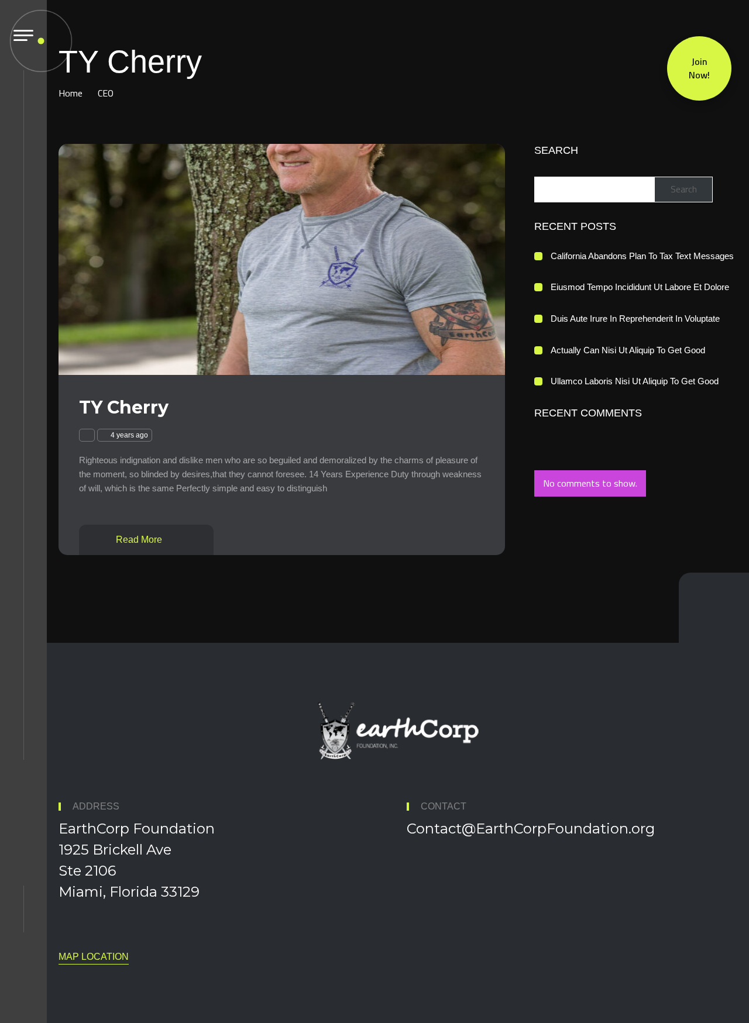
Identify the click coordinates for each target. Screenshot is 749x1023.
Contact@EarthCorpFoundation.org (531, 828)
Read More (140, 540)
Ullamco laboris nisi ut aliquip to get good (635, 381)
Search (556, 150)
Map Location (94, 957)
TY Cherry (124, 407)
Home (71, 93)
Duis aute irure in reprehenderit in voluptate (635, 318)
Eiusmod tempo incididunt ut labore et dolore (640, 287)
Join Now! (699, 66)
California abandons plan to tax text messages (642, 256)
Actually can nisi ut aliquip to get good (628, 350)
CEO (106, 93)
